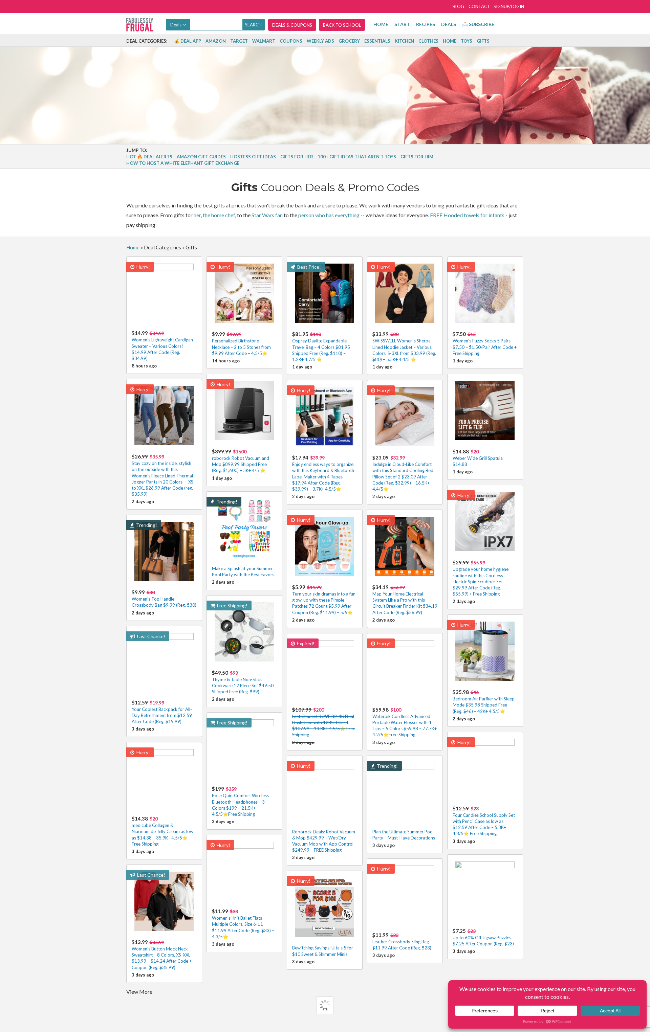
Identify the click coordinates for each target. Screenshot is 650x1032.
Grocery (349, 41)
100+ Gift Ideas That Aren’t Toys (357, 156)
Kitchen (404, 41)
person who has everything (329, 215)
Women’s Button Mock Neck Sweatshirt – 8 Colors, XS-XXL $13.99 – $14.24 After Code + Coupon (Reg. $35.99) (162, 954)
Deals (448, 24)
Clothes (428, 41)
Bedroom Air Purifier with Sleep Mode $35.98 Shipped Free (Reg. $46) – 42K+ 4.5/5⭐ (484, 701)
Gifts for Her (296, 156)
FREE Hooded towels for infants (467, 215)
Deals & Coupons (292, 25)
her (197, 215)
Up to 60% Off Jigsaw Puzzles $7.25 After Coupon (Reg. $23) (483, 937)
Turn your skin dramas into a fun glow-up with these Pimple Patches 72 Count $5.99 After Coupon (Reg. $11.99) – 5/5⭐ (323, 599)
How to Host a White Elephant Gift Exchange (182, 163)
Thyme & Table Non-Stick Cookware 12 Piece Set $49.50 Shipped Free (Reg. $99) (243, 682)
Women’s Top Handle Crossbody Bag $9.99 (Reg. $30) (164, 598)
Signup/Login (509, 6)
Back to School (342, 25)
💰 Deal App (187, 41)
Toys (466, 41)
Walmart (263, 41)
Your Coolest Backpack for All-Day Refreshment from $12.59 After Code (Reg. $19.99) (162, 711)
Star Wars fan (267, 215)
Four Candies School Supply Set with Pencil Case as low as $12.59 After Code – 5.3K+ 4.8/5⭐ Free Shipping (484, 820)
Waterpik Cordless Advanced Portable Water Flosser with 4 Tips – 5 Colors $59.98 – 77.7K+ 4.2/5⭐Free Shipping (404, 722)
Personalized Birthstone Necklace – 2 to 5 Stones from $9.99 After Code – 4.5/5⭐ (241, 343)
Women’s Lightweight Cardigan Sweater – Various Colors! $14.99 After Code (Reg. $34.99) (162, 345)
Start (402, 24)
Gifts (483, 41)
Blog (458, 6)
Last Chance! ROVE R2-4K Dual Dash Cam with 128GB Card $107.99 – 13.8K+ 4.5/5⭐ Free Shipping (323, 722)
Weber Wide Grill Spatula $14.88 (478, 457)
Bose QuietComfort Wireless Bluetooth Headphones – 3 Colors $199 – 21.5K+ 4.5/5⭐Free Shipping (240, 801)
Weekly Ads (320, 41)
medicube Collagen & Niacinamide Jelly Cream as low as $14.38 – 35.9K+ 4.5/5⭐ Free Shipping (162, 831)
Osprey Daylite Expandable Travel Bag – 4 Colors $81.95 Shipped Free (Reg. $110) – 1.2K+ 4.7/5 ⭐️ (321, 346)
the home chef (219, 215)
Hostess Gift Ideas (253, 156)
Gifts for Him (416, 156)
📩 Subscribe (478, 24)
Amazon (215, 41)
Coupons (291, 41)
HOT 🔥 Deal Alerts (149, 156)
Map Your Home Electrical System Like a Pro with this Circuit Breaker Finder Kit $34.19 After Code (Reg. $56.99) (404, 599)
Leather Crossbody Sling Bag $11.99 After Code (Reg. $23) (401, 941)
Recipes (425, 24)
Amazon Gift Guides (201, 156)
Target (239, 41)
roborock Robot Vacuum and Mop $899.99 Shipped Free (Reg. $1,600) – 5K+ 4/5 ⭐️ (240, 460)
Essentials (377, 41)
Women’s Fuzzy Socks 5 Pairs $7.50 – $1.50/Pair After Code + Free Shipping (485, 343)
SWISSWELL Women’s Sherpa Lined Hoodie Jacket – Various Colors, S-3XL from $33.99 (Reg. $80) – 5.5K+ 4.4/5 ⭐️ (404, 346)
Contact (479, 6)
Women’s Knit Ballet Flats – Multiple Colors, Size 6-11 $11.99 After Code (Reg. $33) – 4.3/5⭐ (243, 923)
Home (380, 24)
